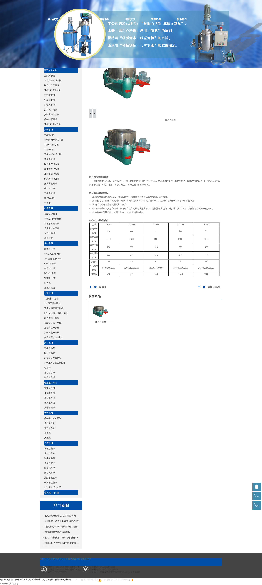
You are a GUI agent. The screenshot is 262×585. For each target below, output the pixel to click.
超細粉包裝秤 (50, 478)
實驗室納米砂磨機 (52, 219)
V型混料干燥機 (51, 298)
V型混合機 (49, 135)
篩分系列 (48, 343)
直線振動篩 (49, 348)
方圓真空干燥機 (51, 328)
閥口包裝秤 (49, 473)
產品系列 (104, 19)
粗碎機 (47, 283)
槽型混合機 (49, 188)
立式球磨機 (49, 76)
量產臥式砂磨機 (51, 228)
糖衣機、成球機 (51, 493)
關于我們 (79, 19)
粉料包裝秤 (49, 453)
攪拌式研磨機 (50, 119)
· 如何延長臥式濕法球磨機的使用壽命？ (61, 543)
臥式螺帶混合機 (51, 164)
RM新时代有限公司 (9, 583)
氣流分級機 (49, 377)
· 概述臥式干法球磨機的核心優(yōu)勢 (61, 521)
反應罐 (47, 438)
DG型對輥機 (50, 273)
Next (256, 292)
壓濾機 (47, 368)
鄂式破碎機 (49, 278)
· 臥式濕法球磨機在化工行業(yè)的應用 (61, 516)
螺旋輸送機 (49, 388)
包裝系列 (48, 443)
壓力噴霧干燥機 (51, 318)
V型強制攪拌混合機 (53, 140)
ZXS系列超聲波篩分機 (54, 363)
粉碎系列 (48, 243)
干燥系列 (48, 293)
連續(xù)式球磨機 (52, 90)
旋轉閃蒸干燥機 (51, 332)
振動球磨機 (49, 95)
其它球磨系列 (50, 70)
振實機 (47, 203)
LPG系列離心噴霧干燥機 (55, 313)
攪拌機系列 (49, 423)
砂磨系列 (48, 208)
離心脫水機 (49, 372)
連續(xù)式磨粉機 (52, 124)
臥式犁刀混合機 (51, 179)
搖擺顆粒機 (49, 288)
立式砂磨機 (49, 233)
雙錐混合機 (49, 159)
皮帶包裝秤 (49, 463)
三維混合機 (49, 193)
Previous (5, 292)
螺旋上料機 (49, 403)
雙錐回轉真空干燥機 (53, 308)
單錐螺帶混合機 (51, 169)
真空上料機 (49, 398)
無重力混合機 (50, 183)
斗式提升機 (49, 393)
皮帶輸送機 (49, 407)
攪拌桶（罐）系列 (52, 418)
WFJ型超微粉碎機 (52, 259)
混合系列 (48, 129)
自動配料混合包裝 (52, 487)
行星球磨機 (49, 100)
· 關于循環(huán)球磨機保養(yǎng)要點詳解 (61, 526)
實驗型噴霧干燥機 (52, 323)
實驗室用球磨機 (51, 114)
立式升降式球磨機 (52, 80)
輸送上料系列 (50, 383)
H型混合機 (49, 198)
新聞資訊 (130, 19)
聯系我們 (182, 19)
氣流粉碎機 (49, 268)
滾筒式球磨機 (50, 110)
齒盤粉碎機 (49, 249)
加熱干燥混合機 (51, 174)
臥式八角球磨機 (51, 85)
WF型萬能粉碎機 (52, 254)
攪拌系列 (48, 413)
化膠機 (47, 433)
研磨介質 (48, 238)
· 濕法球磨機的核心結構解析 (56, 532)
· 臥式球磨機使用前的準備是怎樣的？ (61, 537)
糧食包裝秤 (49, 468)
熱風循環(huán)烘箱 (53, 337)
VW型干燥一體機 (52, 303)
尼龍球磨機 (49, 105)
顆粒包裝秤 (49, 448)
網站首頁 (53, 19)
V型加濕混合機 (51, 145)
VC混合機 (49, 149)
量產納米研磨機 (51, 223)
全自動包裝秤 (50, 482)
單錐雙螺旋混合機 (52, 154)
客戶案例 (156, 19)
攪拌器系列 (49, 428)
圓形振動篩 (49, 353)
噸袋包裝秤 (49, 458)
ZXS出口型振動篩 (52, 358)
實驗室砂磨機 (50, 214)
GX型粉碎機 (50, 263)
